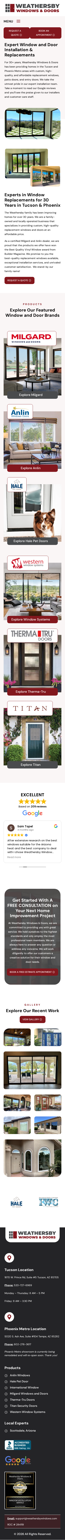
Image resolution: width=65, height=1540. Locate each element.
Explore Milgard (30, 395)
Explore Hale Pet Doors (31, 541)
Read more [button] (14, 857)
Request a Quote (15, 32)
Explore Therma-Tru (31, 691)
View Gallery (31, 1019)
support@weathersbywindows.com (36, 1518)
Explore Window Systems (30, 619)
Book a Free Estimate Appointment (31, 972)
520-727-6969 (23, 1285)
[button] (56, 123)
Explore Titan (31, 765)
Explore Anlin (31, 468)
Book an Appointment (44, 32)
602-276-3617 (22, 1344)
